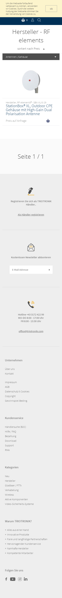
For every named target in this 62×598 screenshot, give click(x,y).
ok (51, 8)
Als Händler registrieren (31, 214)
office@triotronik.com (31, 331)
